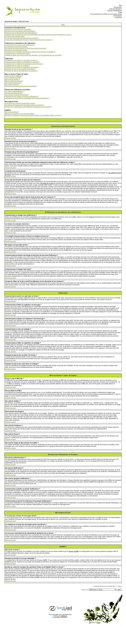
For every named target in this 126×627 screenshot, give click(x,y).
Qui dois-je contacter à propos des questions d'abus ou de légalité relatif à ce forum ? (33, 115)
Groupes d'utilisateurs (114, 11)
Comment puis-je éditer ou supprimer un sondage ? (22, 67)
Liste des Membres (115, 9)
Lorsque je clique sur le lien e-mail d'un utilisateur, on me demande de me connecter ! (33, 55)
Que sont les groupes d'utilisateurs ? (17, 95)
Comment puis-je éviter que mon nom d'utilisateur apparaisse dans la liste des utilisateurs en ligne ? (38, 34)
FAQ (120, 5)
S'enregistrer (117, 16)
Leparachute (65, 617)
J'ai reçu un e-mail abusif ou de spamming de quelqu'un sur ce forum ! (28, 107)
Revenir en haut (10, 138)
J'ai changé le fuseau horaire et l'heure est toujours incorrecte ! (26, 48)
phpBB (56, 614)
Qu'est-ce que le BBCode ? (14, 76)
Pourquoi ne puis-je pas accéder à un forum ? (20, 69)
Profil (120, 12)
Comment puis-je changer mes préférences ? (20, 45)
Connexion (118, 17)
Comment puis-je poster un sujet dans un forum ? (21, 60)
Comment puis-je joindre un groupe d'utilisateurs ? (22, 96)
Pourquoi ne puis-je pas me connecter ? (18, 29)
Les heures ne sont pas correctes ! (16, 47)
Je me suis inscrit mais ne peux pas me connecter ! (22, 38)
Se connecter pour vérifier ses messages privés (105, 14)
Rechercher (117, 7)
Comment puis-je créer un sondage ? (17, 65)
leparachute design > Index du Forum (17, 21)
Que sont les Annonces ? (13, 83)
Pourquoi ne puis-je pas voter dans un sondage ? (21, 71)
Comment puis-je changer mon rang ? (17, 53)
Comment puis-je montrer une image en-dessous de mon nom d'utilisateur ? (30, 52)
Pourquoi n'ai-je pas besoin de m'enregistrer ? (20, 31)
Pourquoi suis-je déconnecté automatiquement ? (21, 33)
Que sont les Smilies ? (12, 79)
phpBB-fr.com (64, 616)
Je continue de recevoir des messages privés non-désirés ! (24, 105)
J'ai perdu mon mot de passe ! (15, 36)
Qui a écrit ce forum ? (12, 112)
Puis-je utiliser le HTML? (13, 77)
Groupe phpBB (74, 551)
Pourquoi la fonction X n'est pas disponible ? (20, 114)
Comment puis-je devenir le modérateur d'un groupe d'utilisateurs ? (27, 98)
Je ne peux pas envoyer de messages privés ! (20, 103)
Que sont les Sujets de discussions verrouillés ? (21, 86)
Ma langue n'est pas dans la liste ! (16, 50)
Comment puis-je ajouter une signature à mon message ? (24, 64)
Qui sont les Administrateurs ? (15, 91)
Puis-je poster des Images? (14, 81)
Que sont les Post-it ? (12, 84)
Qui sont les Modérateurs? (14, 93)
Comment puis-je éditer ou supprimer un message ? (22, 62)
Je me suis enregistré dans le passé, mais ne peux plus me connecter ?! (29, 40)
